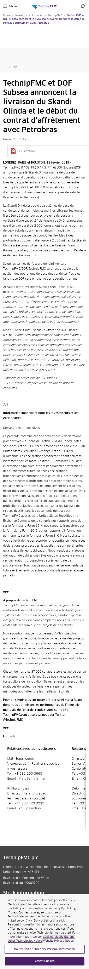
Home (6, 15)
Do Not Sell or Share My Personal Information (44, 949)
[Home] (44, 6)
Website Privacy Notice (58, 941)
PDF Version (26, 151)
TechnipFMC (55, 15)
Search (83, 6)
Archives (37, 15)
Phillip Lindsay (30, 808)
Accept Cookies (45, 961)
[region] (44, 931)
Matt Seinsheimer (32, 778)
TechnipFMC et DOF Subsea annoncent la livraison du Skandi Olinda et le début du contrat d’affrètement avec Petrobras (44, 19)
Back (15, 67)
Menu (6, 6)
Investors (21, 15)
